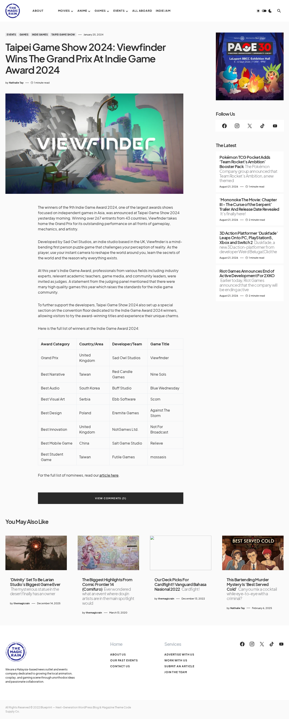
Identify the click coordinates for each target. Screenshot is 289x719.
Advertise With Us (179, 654)
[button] (264, 11)
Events (11, 34)
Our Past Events (124, 660)
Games (24, 34)
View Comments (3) (110, 498)
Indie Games (40, 34)
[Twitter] (249, 126)
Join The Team (175, 672)
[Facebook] (224, 126)
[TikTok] (262, 126)
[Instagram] (237, 126)
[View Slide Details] (250, 66)
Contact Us (120, 666)
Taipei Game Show (63, 34)
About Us (118, 654)
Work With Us (175, 660)
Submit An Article (179, 666)
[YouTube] (275, 126)
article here (109, 475)
